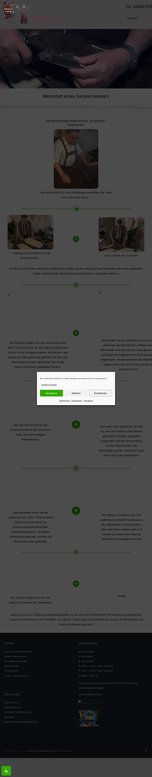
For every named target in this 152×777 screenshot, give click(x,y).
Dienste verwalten (49, 385)
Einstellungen (100, 393)
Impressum (88, 401)
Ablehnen (76, 393)
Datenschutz (64, 401)
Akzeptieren (51, 393)
